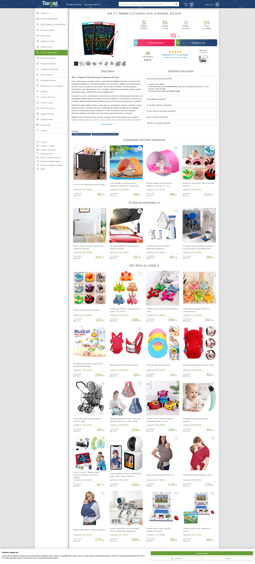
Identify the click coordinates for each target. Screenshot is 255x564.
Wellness (44, 92)
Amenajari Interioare (48, 80)
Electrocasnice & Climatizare (51, 86)
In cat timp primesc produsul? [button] (159, 105)
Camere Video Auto (48, 97)
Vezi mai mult (106, 124)
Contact (43, 142)
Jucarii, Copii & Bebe (48, 53)
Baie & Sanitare (46, 75)
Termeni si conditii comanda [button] (158, 123)
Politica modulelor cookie (50, 161)
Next (130, 39)
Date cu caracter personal (50, 158)
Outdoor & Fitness (47, 41)
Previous (69, 39)
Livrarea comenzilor (48, 150)
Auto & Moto (45, 36)
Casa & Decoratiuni (48, 64)
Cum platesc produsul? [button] (156, 99)
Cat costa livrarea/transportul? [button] (159, 79)
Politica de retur (46, 154)
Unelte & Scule (46, 47)
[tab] (180, 78)
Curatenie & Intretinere (49, 69)
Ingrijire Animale (46, 119)
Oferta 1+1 (44, 13)
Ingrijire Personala (47, 114)
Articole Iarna (45, 125)
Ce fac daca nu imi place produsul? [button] (161, 111)
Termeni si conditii (47, 146)
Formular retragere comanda (51, 165)
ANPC (42, 169)
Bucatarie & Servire (92, 4)
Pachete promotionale (48, 19)
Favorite (43, 131)
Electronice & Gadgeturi (52, 25)
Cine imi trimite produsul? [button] (157, 117)
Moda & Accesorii (47, 108)
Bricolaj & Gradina (74, 4)
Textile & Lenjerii (46, 103)
